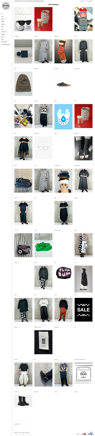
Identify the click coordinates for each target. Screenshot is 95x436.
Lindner (35, 230)
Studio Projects (3, 31)
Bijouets (15, 68)
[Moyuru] (83, 246)
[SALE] (83, 311)
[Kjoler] (43, 182)
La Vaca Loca (16, 230)
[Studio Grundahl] (6, 6)
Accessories (3, 24)
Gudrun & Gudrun (36, 133)
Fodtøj (2, 29)
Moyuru (75, 262)
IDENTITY (15, 165)
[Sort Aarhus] (63, 343)
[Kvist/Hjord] (83, 182)
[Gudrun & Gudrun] (43, 117)
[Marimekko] (23, 246)
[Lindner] (43, 214)
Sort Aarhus (56, 359)
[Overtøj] (43, 279)
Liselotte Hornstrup (57, 230)
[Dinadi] (23, 85)
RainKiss (75, 294)
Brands (2, 39)
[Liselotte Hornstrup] (63, 214)
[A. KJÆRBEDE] (23, 20)
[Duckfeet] (63, 85)
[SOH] (43, 343)
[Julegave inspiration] (83, 149)
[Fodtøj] (23, 117)
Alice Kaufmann (56, 36)
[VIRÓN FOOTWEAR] (23, 408)
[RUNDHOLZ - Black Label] (43, 311)
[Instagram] (92, 432)
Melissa (35, 262)
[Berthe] (83, 20)
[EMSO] (83, 85)
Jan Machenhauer (56, 165)
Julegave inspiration (77, 165)
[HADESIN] (63, 117)
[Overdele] (23, 279)
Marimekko (15, 262)
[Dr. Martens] (43, 85)
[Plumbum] (63, 279)
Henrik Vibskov (76, 133)
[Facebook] (90, 432)
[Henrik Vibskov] (83, 117)
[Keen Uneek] (23, 182)
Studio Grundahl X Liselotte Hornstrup (79, 359)
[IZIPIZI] (43, 149)
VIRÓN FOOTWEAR (16, 424)
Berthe (75, 36)
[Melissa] (43, 246)
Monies (55, 262)
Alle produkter (27, 432)
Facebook (20, 432)
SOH (35, 359)
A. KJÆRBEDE (16, 36)
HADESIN (55, 133)
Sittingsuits (15, 359)
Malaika (75, 230)
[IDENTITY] (23, 149)
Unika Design (3, 34)
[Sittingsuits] (23, 343)
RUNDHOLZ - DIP (56, 327)
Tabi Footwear (36, 391)
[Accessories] (43, 20)
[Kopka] (63, 182)
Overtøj (2, 26)
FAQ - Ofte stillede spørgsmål (5, 44)
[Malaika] (83, 214)
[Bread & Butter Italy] (83, 52)
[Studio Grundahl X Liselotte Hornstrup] (83, 343)
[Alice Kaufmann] (63, 20)
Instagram (23, 432)
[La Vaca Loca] (23, 214)
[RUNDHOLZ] (23, 311)
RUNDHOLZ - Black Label (37, 327)
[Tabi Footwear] (43, 376)
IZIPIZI (35, 165)
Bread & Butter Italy (77, 68)
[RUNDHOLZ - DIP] (63, 311)
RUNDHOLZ (15, 327)
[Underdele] (63, 376)
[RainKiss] (83, 279)
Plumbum (55, 294)
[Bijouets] (23, 52)
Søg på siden (16, 432)
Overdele (15, 294)
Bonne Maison (56, 68)
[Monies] (63, 246)
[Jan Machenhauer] (63, 149)
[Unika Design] (83, 376)
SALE (75, 327)
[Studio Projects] (23, 376)
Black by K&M (36, 68)
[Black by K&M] (43, 52)
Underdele (2, 21)
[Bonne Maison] (63, 52)
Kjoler (2, 16)
